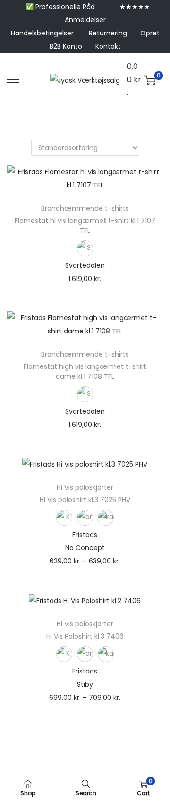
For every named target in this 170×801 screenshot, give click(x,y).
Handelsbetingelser (42, 33)
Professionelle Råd (65, 6)
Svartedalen (85, 265)
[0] (150, 79)
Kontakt (108, 46)
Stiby (85, 684)
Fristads (84, 534)
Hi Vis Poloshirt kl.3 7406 (85, 636)
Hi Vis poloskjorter (85, 487)
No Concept (85, 548)
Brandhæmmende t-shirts (85, 208)
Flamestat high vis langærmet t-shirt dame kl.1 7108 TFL (85, 371)
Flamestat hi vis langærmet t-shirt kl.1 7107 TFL (85, 225)
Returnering (108, 33)
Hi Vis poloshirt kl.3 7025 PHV (85, 499)
